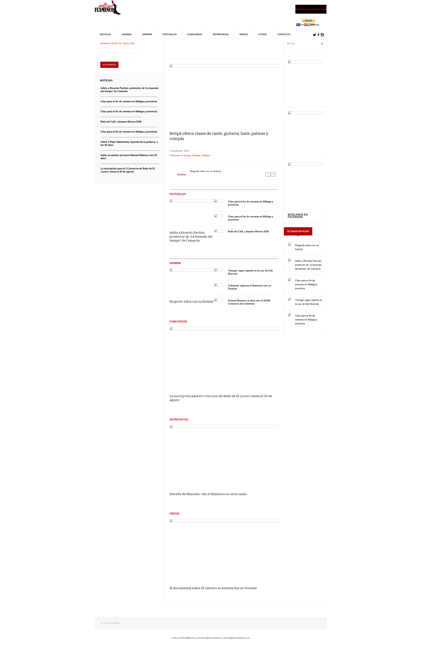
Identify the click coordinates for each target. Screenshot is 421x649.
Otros (263, 34)
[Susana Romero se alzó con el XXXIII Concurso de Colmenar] (218, 302)
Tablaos (206, 155)
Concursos (194, 34)
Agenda (127, 34)
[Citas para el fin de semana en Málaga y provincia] (218, 203)
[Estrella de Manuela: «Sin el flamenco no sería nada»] (224, 457)
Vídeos (243, 34)
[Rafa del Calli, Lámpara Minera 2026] (218, 233)
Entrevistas (221, 34)
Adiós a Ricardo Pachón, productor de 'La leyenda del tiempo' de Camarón (191, 236)
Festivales (170, 34)
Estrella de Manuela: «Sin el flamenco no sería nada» (209, 494)
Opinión (147, 34)
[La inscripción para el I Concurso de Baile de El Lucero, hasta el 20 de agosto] (224, 359)
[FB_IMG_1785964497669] (305, 113)
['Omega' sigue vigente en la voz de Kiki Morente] (218, 272)
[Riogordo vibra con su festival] (192, 281)
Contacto (283, 34)
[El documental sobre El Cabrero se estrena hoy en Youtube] (224, 551)
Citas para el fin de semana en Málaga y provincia (306, 284)
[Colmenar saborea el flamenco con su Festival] (218, 287)
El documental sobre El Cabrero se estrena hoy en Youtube (213, 588)
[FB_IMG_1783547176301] (305, 165)
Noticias (105, 34)
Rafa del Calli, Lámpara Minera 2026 (248, 231)
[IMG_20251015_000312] (305, 62)
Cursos (187, 155)
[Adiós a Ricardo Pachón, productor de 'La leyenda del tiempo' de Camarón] (192, 212)
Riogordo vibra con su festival (205, 171)
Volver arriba (112, 623)
